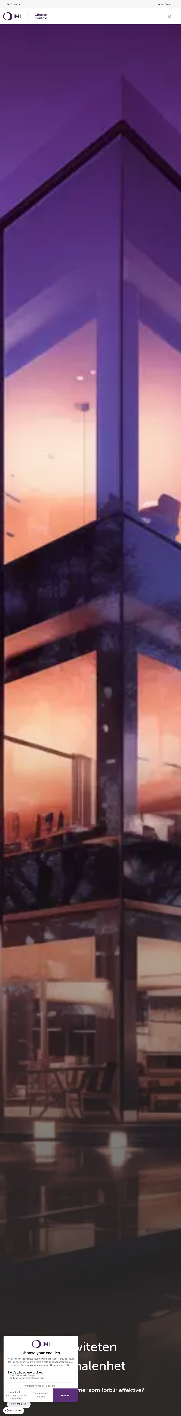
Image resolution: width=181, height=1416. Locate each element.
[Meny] (176, 16)
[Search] (169, 16)
